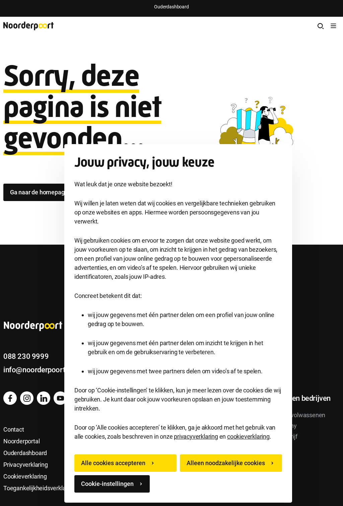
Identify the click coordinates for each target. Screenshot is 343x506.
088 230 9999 (26, 356)
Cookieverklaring (25, 476)
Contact (13, 429)
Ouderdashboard (171, 6)
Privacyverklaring (25, 464)
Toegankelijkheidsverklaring (39, 488)
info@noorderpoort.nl (38, 370)
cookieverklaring (248, 436)
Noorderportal (21, 441)
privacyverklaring (196, 436)
